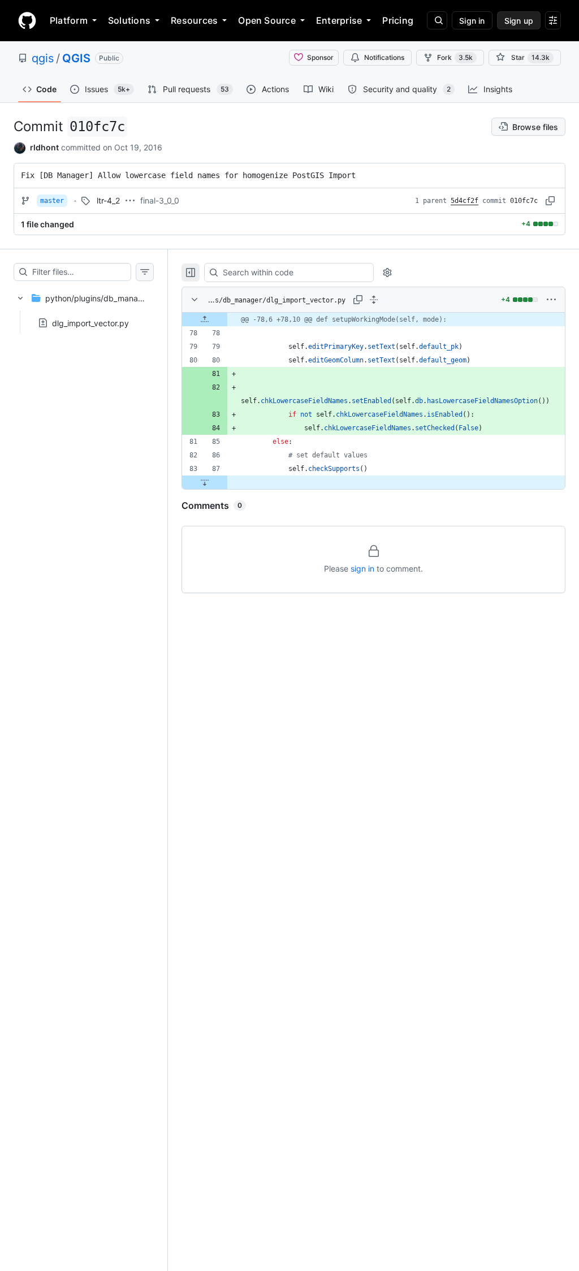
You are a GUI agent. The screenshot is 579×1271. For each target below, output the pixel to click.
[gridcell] (373, 319)
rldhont (44, 147)
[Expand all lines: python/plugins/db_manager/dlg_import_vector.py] (374, 300)
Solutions (129, 20)
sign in (362, 568)
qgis (43, 58)
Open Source (267, 20)
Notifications (384, 57)
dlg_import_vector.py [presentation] (90, 322)
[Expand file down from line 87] (204, 482)
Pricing (397, 20)
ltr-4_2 (108, 200)
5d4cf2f (464, 201)
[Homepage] (27, 20)
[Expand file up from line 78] (204, 319)
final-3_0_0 (159, 200)
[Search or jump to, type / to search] (437, 20)
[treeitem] (84, 307)
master (52, 201)
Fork (455, 57)
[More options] (551, 300)
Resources (194, 20)
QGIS (76, 58)
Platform (69, 20)
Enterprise (339, 20)
